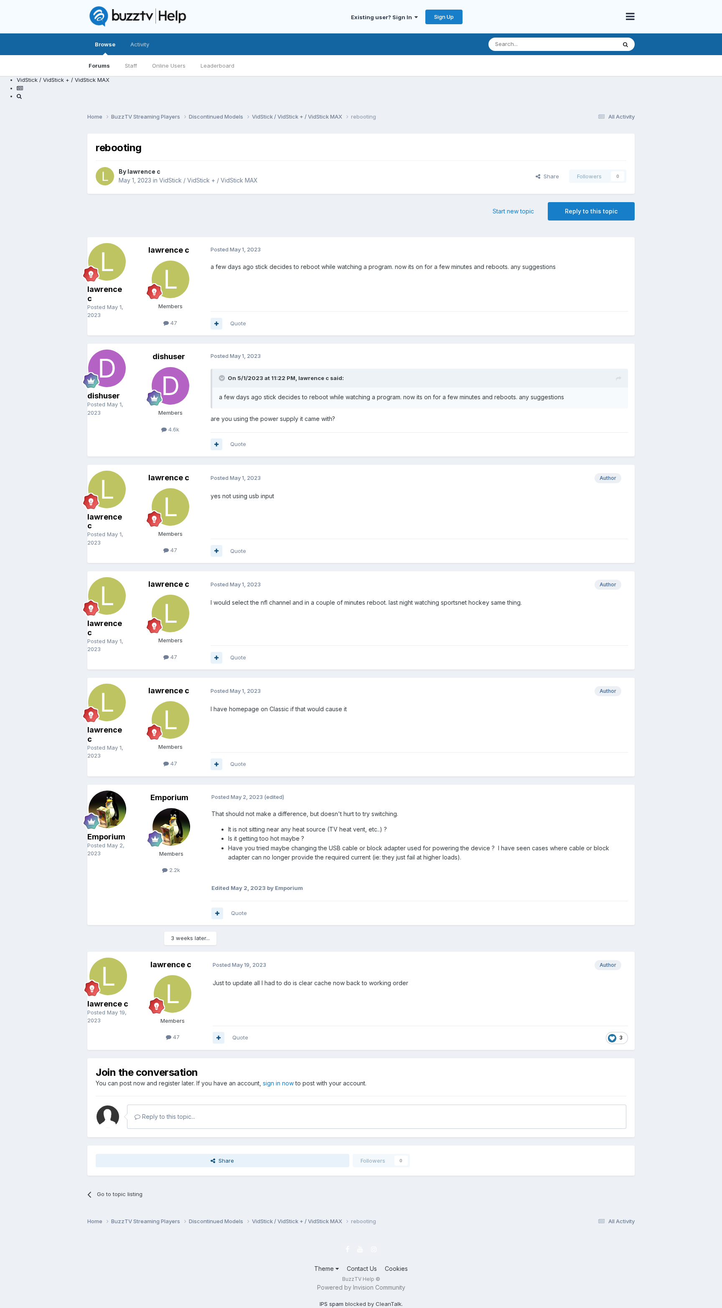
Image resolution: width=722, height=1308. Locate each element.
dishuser (103, 395)
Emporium (106, 836)
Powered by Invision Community (361, 1287)
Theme (325, 1268)
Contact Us (362, 1268)
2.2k (174, 870)
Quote (238, 323)
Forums (99, 65)
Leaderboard (217, 65)
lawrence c (143, 171)
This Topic (592, 44)
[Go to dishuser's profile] (107, 368)
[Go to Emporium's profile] (107, 809)
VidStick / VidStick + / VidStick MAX (208, 180)
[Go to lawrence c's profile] (105, 176)
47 (173, 322)
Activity (139, 44)
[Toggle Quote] (222, 378)
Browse (105, 44)
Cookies (396, 1268)
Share (549, 176)
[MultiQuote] (216, 324)
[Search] (625, 44)
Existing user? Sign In (382, 17)
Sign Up (444, 16)
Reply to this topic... (167, 1116)
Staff (131, 65)
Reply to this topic (591, 211)
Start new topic (513, 211)
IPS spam (331, 1303)
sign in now (278, 1083)
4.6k (173, 429)
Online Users (169, 65)
